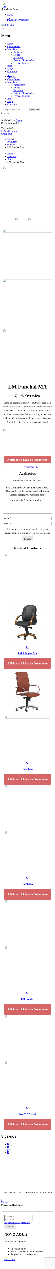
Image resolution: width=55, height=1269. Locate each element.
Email (7, 523)
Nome (7, 518)
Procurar (35, 110)
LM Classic (27, 769)
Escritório (18, 57)
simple (10, 144)
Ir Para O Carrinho (10, 131)
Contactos (12, 71)
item (19, 120)
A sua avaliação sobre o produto (27, 500)
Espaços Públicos (21, 63)
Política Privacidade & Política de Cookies (21, 1183)
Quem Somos (13, 46)
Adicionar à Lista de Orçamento (27, 459)
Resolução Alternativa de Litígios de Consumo (23, 1186)
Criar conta (9, 1259)
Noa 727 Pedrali (27, 1114)
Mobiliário (12, 49)
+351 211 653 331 (18, 1158)
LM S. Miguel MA (27, 653)
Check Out (6, 134)
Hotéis (16, 54)
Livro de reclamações (11, 1189)
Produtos (11, 142)
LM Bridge (27, 884)
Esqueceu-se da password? (17, 1222)
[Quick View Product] (27, 647)
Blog (9, 65)
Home (10, 43)
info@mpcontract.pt (17, 1174)
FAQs (10, 68)
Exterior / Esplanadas (23, 60)
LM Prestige (27, 999)
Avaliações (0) (31, 467)
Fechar (4, 1202)
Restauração (19, 52)
